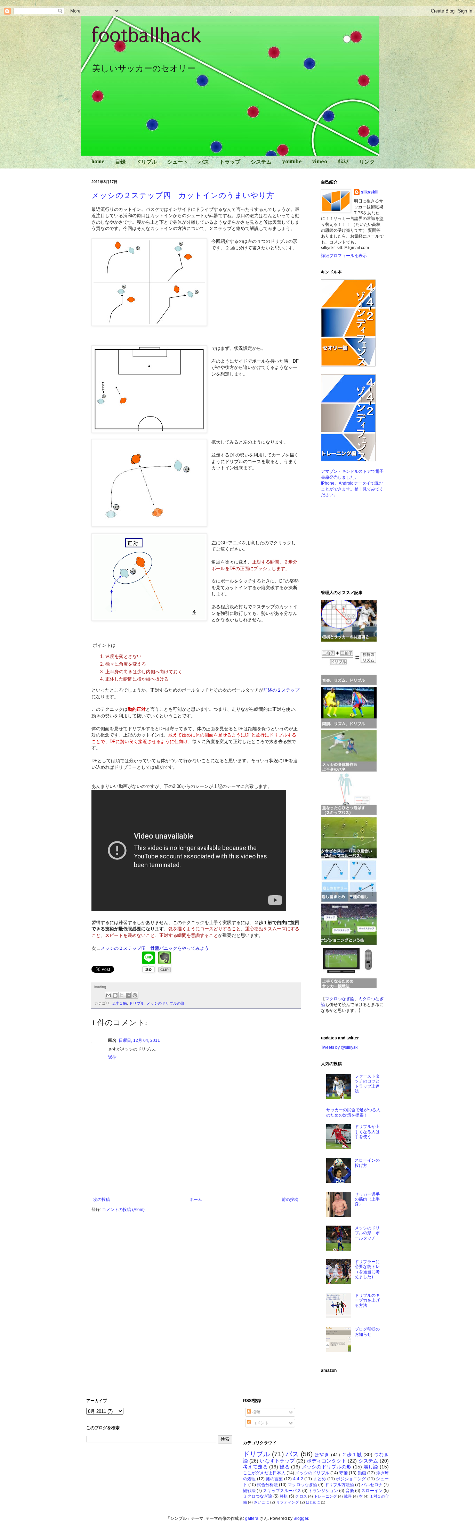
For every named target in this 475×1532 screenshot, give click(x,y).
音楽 (350, 1490)
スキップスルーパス (282, 1490)
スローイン (372, 1490)
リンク (367, 162)
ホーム (196, 1199)
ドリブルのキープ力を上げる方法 (367, 1300)
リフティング (287, 1502)
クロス (301, 1496)
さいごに (261, 1502)
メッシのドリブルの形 (165, 1003)
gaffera (251, 1518)
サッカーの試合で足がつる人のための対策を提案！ (353, 1112)
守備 (343, 1473)
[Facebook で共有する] (128, 995)
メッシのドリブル (312, 1473)
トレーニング (325, 1496)
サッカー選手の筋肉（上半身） (367, 1199)
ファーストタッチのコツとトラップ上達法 (367, 1084)
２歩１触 (119, 1003)
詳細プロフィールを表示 (344, 255)
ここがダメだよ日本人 (264, 1473)
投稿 (255, 1412)
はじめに (313, 1502)
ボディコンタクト (326, 1461)
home (98, 161)
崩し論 (370, 1466)
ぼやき (322, 1454)
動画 (362, 1473)
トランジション (323, 1490)
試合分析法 (267, 1484)
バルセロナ (372, 1484)
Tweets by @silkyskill (341, 1047)
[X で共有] (121, 995)
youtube (292, 161)
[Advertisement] (195, 1178)
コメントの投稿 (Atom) (123, 1209)
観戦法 (249, 1490)
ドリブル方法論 (339, 1484)
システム (261, 162)
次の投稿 (101, 1199)
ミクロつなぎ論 (257, 1496)
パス (204, 162)
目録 (120, 162)
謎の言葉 (274, 1478)
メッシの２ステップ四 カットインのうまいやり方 (182, 195)
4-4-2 (298, 1478)
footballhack (146, 35)
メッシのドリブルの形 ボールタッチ (367, 1233)
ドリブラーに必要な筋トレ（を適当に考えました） (367, 1269)
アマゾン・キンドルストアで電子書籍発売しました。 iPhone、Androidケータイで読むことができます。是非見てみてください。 (352, 483)
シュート (177, 162)
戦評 (348, 1496)
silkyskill (369, 192)
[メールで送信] (108, 995)
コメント (260, 1422)
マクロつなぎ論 (302, 1484)
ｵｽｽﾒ (343, 161)
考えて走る (255, 1466)
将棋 (284, 1496)
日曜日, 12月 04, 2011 (139, 1040)
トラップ (229, 162)
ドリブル (146, 162)
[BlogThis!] (115, 995)
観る (285, 1466)
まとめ (319, 1478)
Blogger (300, 1518)
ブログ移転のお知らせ (367, 1331)
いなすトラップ (277, 1461)
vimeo (319, 161)
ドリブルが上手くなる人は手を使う (367, 1131)
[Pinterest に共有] (134, 995)
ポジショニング (351, 1478)
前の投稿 (290, 1199)
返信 (112, 1057)
